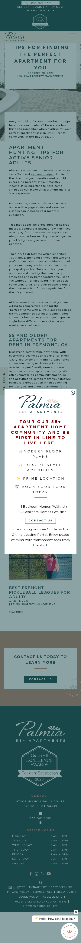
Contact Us (40, 520)
